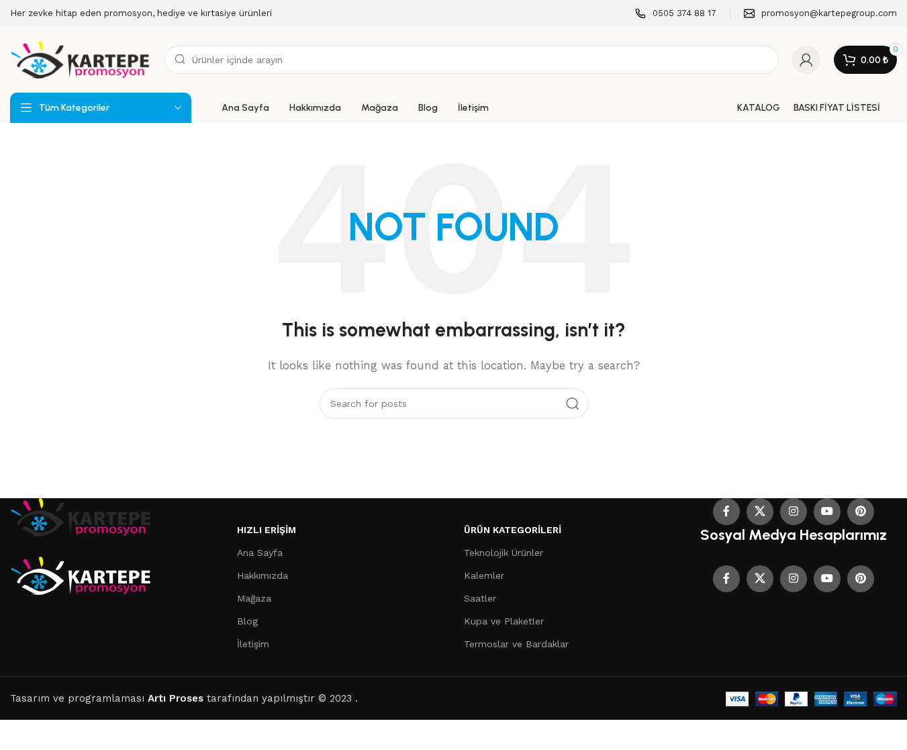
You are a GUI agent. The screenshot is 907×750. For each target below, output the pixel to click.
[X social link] (760, 511)
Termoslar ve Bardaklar (516, 644)
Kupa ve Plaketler (504, 621)
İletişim (253, 644)
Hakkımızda (262, 575)
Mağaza (254, 598)
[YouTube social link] (827, 511)
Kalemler (484, 575)
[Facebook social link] (726, 511)
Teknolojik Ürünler (503, 552)
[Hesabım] (806, 59)
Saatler (480, 598)
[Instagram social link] (793, 511)
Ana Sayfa (260, 552)
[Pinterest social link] (860, 511)
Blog (247, 621)
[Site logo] (80, 59)
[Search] (572, 403)
